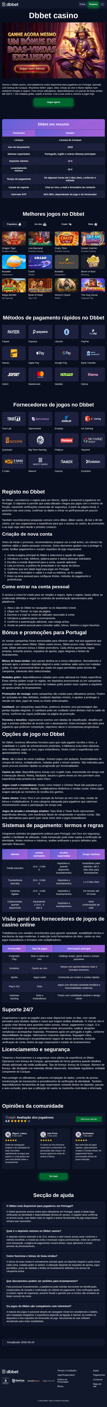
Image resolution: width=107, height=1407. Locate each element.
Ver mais (53, 1176)
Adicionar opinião (89, 1119)
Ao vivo (38, 224)
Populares (12, 224)
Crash (64, 224)
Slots (90, 224)
